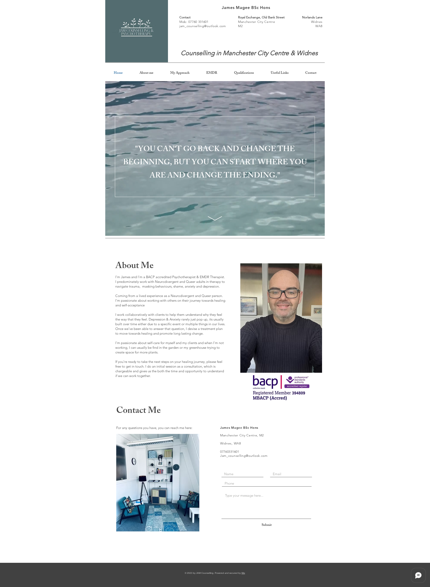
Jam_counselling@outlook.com (244, 456)
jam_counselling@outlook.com (202, 26)
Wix (243, 573)
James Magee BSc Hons (246, 7)
